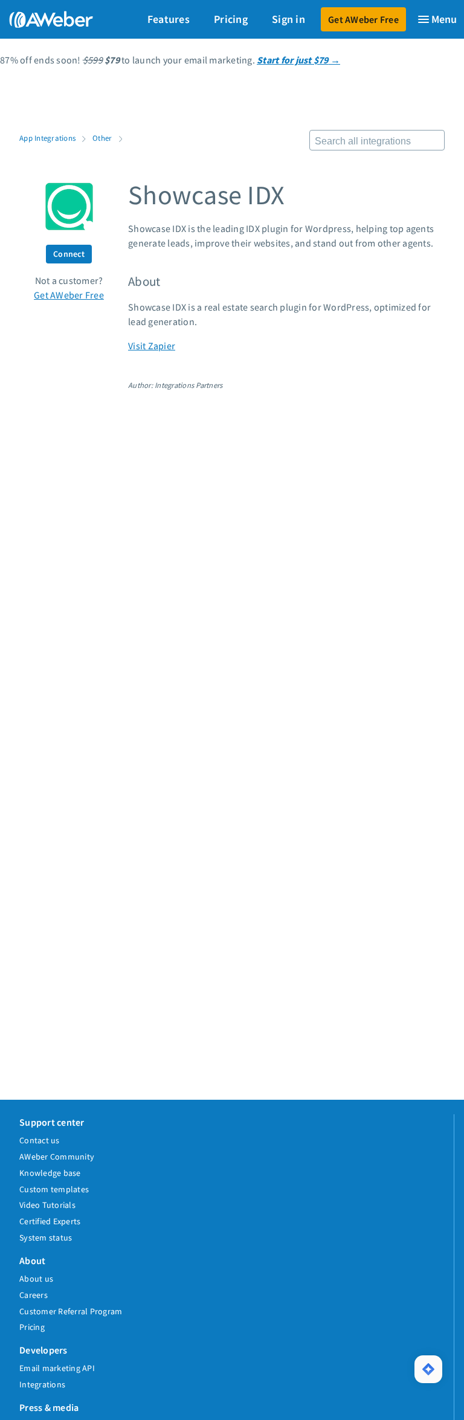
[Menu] (437, 19)
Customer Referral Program (70, 1311)
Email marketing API (57, 1368)
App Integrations (47, 138)
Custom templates (54, 1189)
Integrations (42, 1384)
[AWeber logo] (48, 19)
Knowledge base (50, 1172)
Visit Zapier (151, 346)
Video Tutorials (47, 1204)
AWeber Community (56, 1156)
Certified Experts (49, 1221)
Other (102, 138)
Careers (33, 1294)
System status (45, 1237)
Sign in (288, 19)
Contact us (39, 1140)
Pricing (231, 19)
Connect (69, 253)
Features (168, 19)
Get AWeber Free (363, 19)
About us (36, 1278)
